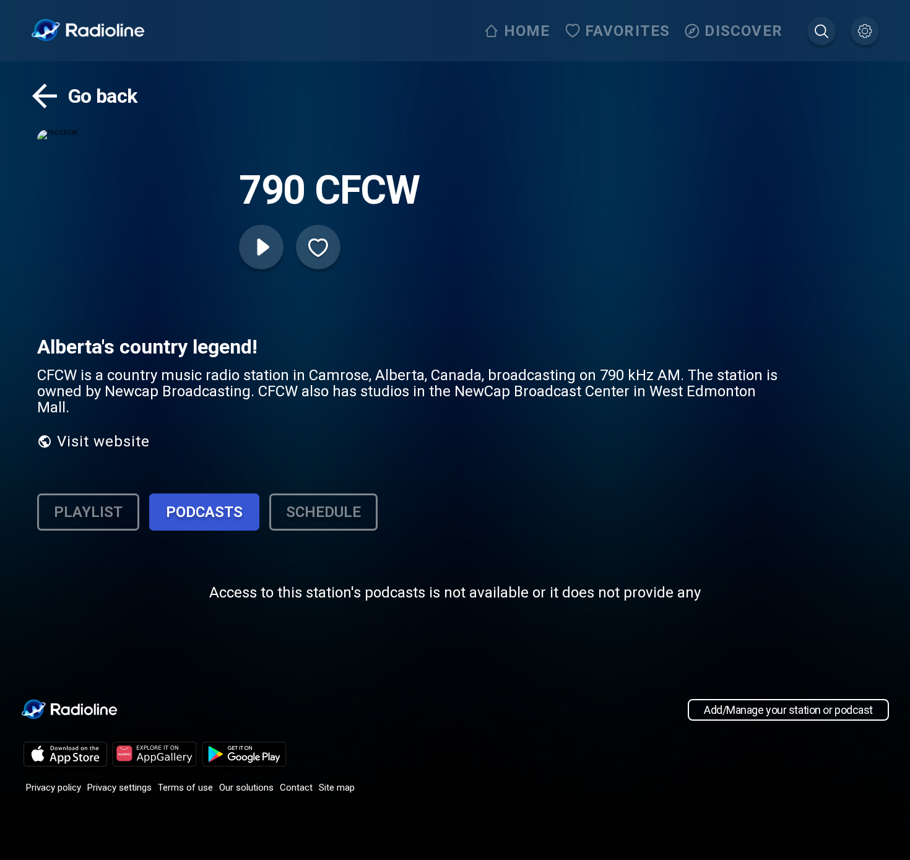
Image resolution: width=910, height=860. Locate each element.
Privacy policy (53, 787)
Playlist (88, 512)
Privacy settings (119, 787)
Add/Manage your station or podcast (788, 709)
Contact (296, 787)
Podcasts (204, 512)
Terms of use (185, 787)
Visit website (103, 441)
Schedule (323, 512)
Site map (337, 787)
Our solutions (246, 787)
